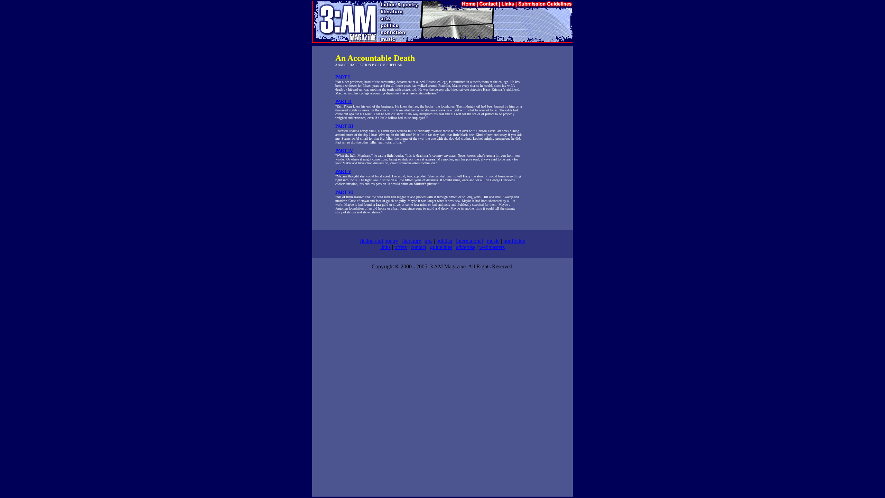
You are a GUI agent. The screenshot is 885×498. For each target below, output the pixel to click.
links (385, 247)
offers (400, 247)
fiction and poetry (379, 241)
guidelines (441, 247)
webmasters (492, 247)
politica (444, 241)
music (493, 241)
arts (428, 241)
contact (418, 247)
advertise (465, 247)
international (469, 241)
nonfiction (514, 241)
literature (411, 241)
